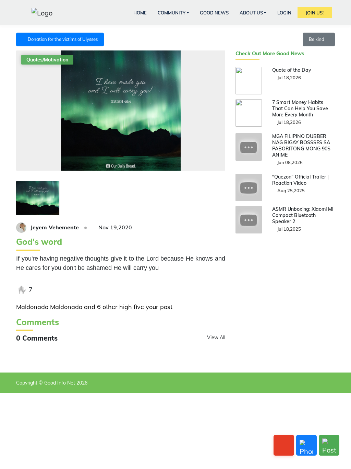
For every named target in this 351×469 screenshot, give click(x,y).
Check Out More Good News (269, 53)
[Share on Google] (71, 290)
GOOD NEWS (214, 12)
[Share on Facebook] (43, 290)
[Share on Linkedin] (86, 290)
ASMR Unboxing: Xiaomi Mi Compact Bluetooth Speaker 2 (302, 215)
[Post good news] (329, 445)
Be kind (317, 39)
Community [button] (171, 12)
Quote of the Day (291, 70)
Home (140, 12)
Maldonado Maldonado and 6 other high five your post (94, 307)
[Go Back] (284, 445)
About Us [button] (251, 12)
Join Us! (315, 12)
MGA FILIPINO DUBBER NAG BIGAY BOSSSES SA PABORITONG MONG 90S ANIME (301, 145)
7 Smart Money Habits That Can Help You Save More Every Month (300, 108)
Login (284, 12)
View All (216, 337)
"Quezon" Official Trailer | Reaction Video (300, 180)
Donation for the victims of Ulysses (62, 39)
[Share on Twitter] (57, 290)
